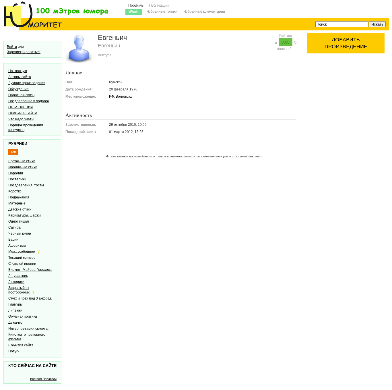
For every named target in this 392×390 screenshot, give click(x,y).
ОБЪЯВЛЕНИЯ (20, 107)
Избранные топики (161, 11)
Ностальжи (17, 179)
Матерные (17, 203)
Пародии (15, 173)
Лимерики (16, 282)
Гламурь (15, 304)
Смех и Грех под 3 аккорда (30, 298)
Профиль (135, 5)
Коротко (15, 191)
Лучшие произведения (26, 83)
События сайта (21, 345)
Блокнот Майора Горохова (30, 270)
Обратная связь (21, 95)
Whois (134, 12)
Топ (13, 152)
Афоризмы (17, 246)
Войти (12, 47)
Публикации (159, 5)
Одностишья (18, 221)
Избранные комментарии (204, 11)
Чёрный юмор (19, 233)
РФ (111, 96)
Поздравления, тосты (26, 185)
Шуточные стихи (21, 161)
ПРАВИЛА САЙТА (22, 113)
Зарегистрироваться (23, 52)
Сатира (14, 227)
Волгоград (124, 96)
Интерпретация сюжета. (28, 329)
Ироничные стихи (22, 167)
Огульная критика (22, 316)
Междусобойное (21, 252)
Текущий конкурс (21, 258)
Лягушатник (18, 276)
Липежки (15, 310)
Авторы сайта (19, 77)
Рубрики (17, 143)
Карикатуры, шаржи (24, 215)
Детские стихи (20, 209)
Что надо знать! (21, 119)
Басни (13, 240)
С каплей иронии (22, 264)
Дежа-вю (15, 323)
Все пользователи (43, 379)
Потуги (14, 351)
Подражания (18, 197)
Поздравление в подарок (28, 101)
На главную (17, 71)
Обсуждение (18, 89)
